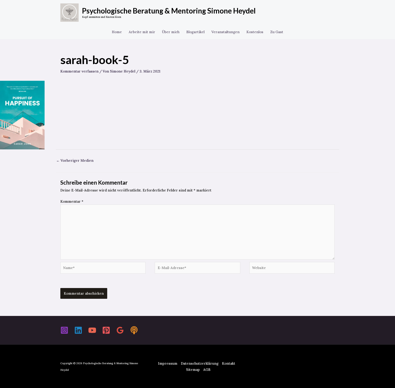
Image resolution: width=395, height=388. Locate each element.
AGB (207, 369)
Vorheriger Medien (74, 160)
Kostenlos (254, 32)
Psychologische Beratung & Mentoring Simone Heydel (169, 10)
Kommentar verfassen (79, 71)
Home (117, 32)
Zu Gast (276, 32)
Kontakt (228, 363)
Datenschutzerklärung (200, 363)
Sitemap (193, 369)
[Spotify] (134, 330)
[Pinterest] (106, 330)
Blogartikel (195, 32)
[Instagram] (64, 330)
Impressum (167, 363)
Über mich (170, 32)
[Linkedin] (78, 330)
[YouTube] (92, 330)
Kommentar (71, 201)
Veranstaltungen (225, 32)
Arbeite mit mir (142, 32)
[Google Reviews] (120, 330)
